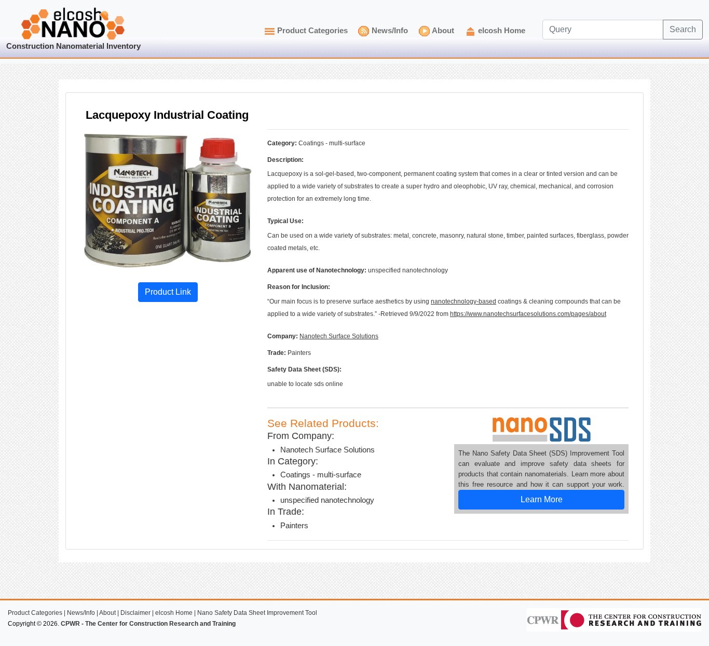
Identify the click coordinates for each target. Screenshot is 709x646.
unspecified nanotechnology (327, 500)
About (443, 30)
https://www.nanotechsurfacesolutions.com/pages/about (528, 314)
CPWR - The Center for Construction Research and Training (148, 623)
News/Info (390, 30)
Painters (294, 525)
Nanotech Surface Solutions (338, 336)
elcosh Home (501, 30)
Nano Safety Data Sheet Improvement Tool (257, 612)
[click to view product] (167, 200)
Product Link (168, 291)
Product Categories (312, 30)
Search (683, 29)
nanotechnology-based (463, 301)
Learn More (542, 499)
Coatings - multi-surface (320, 475)
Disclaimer (135, 612)
